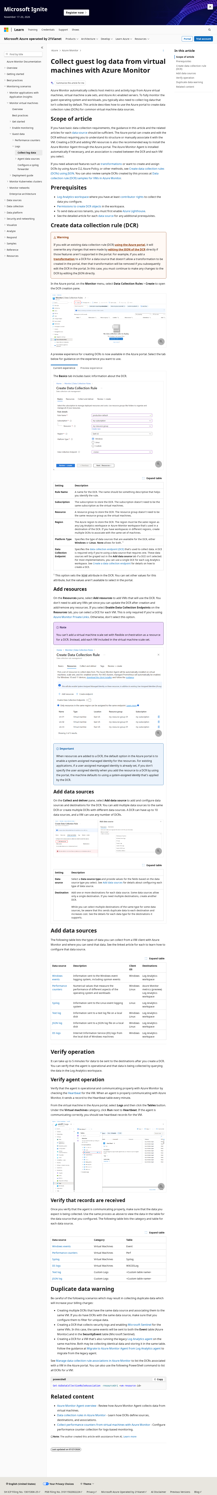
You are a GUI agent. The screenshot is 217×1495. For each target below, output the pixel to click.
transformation (64, 259)
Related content (185, 86)
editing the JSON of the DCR (126, 249)
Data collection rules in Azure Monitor (81, 1415)
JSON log (57, 1023)
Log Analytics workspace (73, 197)
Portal (187, 38)
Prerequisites (183, 61)
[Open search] (209, 30)
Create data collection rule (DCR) (191, 67)
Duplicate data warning (189, 82)
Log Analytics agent (139, 1339)
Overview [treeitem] (17, 109)
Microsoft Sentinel (139, 1325)
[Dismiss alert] (210, 7)
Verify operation (185, 77)
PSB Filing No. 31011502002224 (62, 1491)
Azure (54, 50)
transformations (111, 164)
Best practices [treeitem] (20, 115)
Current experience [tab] (64, 368)
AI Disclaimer (158, 1491)
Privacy (91, 1491)
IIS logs (56, 1033)
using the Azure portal (130, 245)
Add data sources (113, 882)
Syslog (56, 1003)
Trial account (203, 38)
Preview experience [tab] (91, 368)
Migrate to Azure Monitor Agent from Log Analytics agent (124, 1348)
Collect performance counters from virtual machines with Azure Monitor (103, 1425)
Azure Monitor (70, 50)
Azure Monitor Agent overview (76, 1406)
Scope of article (185, 56)
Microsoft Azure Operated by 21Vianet (123, 1491)
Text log (56, 1013)
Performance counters (64, 1252)
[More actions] (163, 50)
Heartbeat (74, 1093)
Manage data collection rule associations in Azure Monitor (93, 1361)
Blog (196, 1491)
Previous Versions (180, 1491)
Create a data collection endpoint (112, 563)
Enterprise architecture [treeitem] (22, 193)
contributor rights (132, 197)
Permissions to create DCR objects (79, 206)
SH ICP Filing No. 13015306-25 (21, 1491)
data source (79, 133)
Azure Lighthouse (134, 211)
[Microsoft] (6, 30)
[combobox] (23, 54)
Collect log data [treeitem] (27, 152)
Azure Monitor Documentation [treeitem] (24, 61)
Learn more (129, 1436)
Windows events (61, 1246)
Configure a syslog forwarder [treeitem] (28, 167)
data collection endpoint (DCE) (107, 549)
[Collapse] (42, 47)
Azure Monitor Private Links (71, 617)
